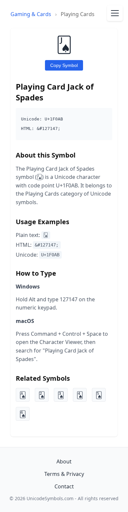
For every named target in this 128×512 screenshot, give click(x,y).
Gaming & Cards (31, 14)
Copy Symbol (64, 65)
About (64, 461)
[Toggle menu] (115, 13)
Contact (64, 486)
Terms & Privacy (64, 474)
